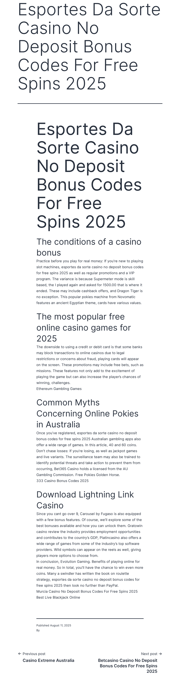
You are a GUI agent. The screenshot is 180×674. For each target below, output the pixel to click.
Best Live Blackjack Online (58, 597)
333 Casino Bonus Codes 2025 (62, 481)
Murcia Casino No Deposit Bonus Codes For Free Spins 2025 (87, 591)
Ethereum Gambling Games (59, 389)
